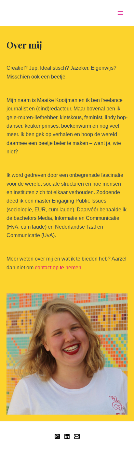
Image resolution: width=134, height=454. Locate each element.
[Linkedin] (67, 436)
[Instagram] (57, 436)
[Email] (77, 436)
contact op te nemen (58, 267)
